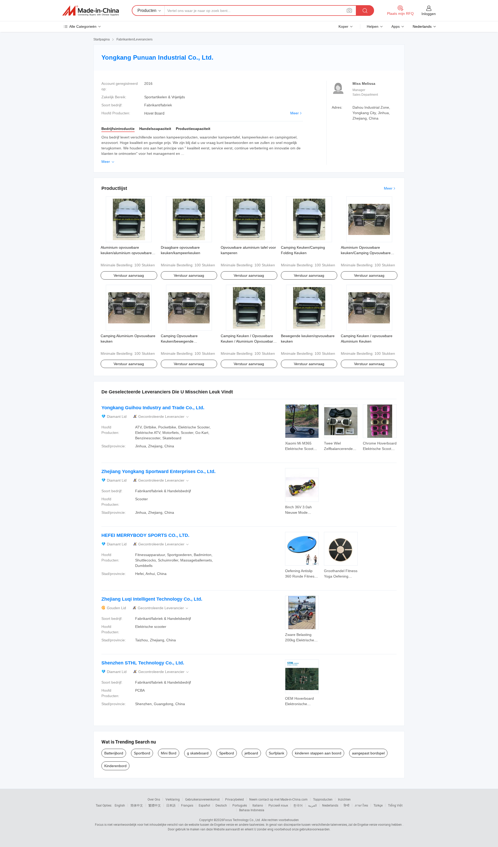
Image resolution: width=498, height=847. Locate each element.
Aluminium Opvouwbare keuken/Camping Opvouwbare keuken (366, 252)
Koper (343, 26)
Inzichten (344, 799)
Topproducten (323, 799)
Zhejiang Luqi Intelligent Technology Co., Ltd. (151, 599)
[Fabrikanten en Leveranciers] (90, 10)
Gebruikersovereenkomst (202, 799)
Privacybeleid (234, 799)
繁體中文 (154, 805)
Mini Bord (168, 753)
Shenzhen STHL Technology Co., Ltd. (142, 662)
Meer (294, 113)
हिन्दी (346, 805)
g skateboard (198, 753)
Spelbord (226, 753)
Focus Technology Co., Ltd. (242, 820)
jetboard (251, 753)
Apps (395, 26)
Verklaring (172, 799)
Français (187, 805)
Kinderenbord (115, 766)
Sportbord (142, 753)
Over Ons (154, 799)
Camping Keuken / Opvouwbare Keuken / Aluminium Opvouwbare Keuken (248, 341)
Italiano (257, 805)
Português (239, 805)
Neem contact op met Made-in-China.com (278, 799)
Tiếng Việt (395, 805)
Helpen (372, 26)
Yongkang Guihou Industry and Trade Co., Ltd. (152, 407)
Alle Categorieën (82, 26)
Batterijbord (113, 753)
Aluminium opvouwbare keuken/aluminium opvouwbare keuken (126, 252)
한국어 (298, 805)
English (120, 805)
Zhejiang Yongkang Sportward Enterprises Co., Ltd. (158, 471)
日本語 (171, 805)
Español (204, 805)
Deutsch (221, 805)
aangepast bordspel (368, 753)
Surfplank (276, 753)
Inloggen (428, 14)
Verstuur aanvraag (129, 275)
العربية (312, 805)
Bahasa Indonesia (251, 810)
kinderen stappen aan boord (318, 753)
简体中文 (136, 805)
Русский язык (278, 805)
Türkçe (378, 805)
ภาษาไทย (361, 805)
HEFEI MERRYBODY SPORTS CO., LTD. (145, 535)
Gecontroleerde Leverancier (164, 416)
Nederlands (330, 805)
